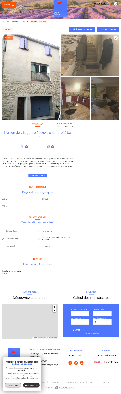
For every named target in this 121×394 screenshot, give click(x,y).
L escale (25, 21)
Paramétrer (13, 385)
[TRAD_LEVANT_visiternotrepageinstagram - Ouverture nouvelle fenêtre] (76, 363)
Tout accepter (31, 385)
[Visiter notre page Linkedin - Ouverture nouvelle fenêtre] (82, 363)
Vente (15, 21)
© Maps (42, 337)
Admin (82, 382)
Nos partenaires (55, 382)
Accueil (6, 21)
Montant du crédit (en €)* (79, 309)
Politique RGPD (94, 382)
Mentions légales (70, 382)
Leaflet (35, 337)
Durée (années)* (98, 309)
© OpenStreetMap (52, 337)
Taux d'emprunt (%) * (100, 318)
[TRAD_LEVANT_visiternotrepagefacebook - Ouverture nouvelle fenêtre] (70, 363)
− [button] (54, 310)
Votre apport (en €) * (78, 318)
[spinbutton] (102, 322)
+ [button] (54, 306)
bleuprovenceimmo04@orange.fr (45, 365)
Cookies (106, 382)
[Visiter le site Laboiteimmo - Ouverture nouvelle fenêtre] (64, 387)
